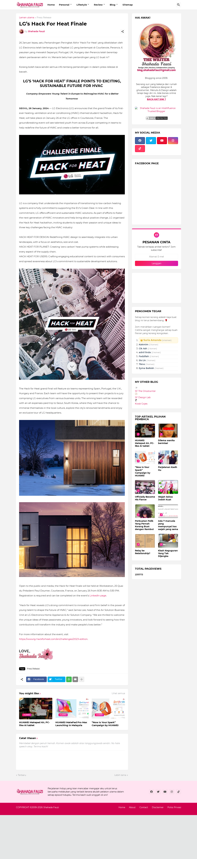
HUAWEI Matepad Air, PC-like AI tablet (34, 724)
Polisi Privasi (174, 807)
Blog (112, 4)
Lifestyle (81, 4)
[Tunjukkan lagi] (81, 679)
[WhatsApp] (69, 679)
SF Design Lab (143, 397)
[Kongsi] (122, 31)
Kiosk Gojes (141, 403)
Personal (64, 4)
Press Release (44, 17)
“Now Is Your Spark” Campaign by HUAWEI (105, 724)
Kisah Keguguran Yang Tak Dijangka (168, 553)
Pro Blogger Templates (28, 810)
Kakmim (143, 344)
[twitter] (151, 140)
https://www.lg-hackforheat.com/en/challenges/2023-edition (53, 639)
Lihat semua (118, 693)
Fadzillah (144, 356)
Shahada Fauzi (51, 807)
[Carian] (178, 4)
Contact (143, 807)
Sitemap (128, 4)
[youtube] (162, 140)
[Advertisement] (92, 836)
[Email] (75, 679)
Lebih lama (120, 775)
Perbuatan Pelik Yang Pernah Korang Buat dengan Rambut (144, 525)
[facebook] (140, 140)
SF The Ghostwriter (145, 391)
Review (98, 4)
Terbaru (22, 775)
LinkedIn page (98, 595)
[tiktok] (140, 148)
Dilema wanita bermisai (166, 442)
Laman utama (26, 17)
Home (51, 4)
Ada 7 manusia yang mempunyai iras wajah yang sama (168, 525)
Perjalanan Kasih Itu (167, 468)
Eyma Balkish (146, 368)
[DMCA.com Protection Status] (156, 119)
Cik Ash (143, 348)
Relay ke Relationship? (142, 552)
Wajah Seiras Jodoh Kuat (165, 498)
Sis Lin (142, 360)
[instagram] (173, 140)
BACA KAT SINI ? (156, 99)
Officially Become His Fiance (145, 498)
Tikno (142, 364)
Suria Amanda (152, 340)
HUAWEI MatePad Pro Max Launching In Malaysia (71, 724)
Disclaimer (158, 807)
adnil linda (145, 352)
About (132, 807)
